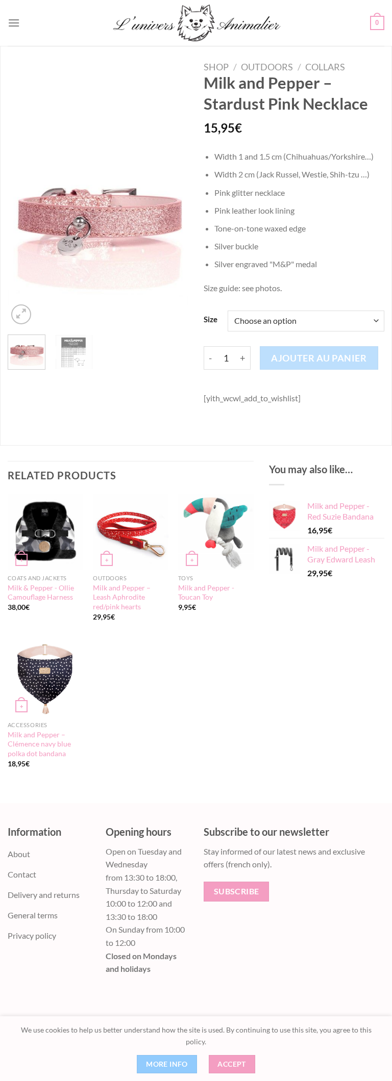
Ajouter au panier (318, 358)
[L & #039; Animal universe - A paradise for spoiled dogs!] (196, 23)
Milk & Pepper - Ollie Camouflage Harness (41, 592)
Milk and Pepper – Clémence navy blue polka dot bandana (39, 744)
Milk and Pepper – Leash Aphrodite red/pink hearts (122, 597)
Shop (216, 66)
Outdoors (267, 66)
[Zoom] (21, 314)
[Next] (172, 217)
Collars (325, 66)
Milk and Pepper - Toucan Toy (206, 592)
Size (210, 320)
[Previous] (24, 217)
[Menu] (14, 22)
